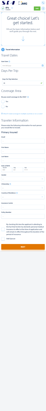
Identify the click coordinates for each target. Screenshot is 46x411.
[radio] (4, 101)
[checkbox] (23, 229)
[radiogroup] (23, 103)
